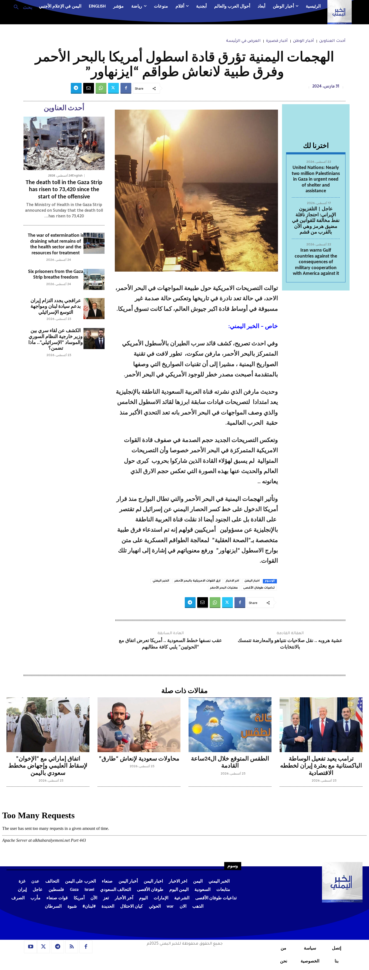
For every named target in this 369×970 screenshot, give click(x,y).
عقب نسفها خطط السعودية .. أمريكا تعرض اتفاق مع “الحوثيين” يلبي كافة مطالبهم (170, 644)
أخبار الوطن (303, 41)
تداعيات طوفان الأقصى (259, 588)
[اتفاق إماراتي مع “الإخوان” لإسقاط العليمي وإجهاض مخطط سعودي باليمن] (47, 724)
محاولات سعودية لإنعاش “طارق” (139, 759)
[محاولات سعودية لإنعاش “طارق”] (139, 724)
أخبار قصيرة (277, 41)
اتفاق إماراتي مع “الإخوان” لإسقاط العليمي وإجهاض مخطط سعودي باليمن (48, 766)
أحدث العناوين (332, 41)
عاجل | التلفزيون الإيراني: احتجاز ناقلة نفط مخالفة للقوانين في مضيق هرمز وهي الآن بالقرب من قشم (316, 221)
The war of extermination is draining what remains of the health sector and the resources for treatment (55, 244)
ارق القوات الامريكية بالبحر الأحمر (197, 581)
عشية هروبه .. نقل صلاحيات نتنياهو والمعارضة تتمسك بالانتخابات (290, 644)
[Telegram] (76, 88)
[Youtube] (30, 946)
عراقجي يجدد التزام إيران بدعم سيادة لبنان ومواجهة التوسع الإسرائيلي (56, 306)
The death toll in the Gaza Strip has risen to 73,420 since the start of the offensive (64, 190)
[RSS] (71, 946)
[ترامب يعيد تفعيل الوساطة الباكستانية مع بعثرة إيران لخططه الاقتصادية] (321, 724)
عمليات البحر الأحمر (224, 588)
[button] (20, 6)
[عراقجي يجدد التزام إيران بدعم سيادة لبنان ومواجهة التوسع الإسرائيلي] (94, 308)
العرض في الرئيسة (243, 41)
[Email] (88, 88)
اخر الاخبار (232, 581)
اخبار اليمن (252, 581)
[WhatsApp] (101, 88)
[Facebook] (125, 88)
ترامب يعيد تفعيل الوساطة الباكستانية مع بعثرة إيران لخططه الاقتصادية (321, 766)
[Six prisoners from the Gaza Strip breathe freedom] (94, 279)
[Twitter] (113, 88)
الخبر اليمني (161, 581)
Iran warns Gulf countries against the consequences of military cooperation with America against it (316, 262)
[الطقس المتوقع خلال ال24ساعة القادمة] (230, 724)
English (77, 175)
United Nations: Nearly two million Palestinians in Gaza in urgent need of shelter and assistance (316, 179)
